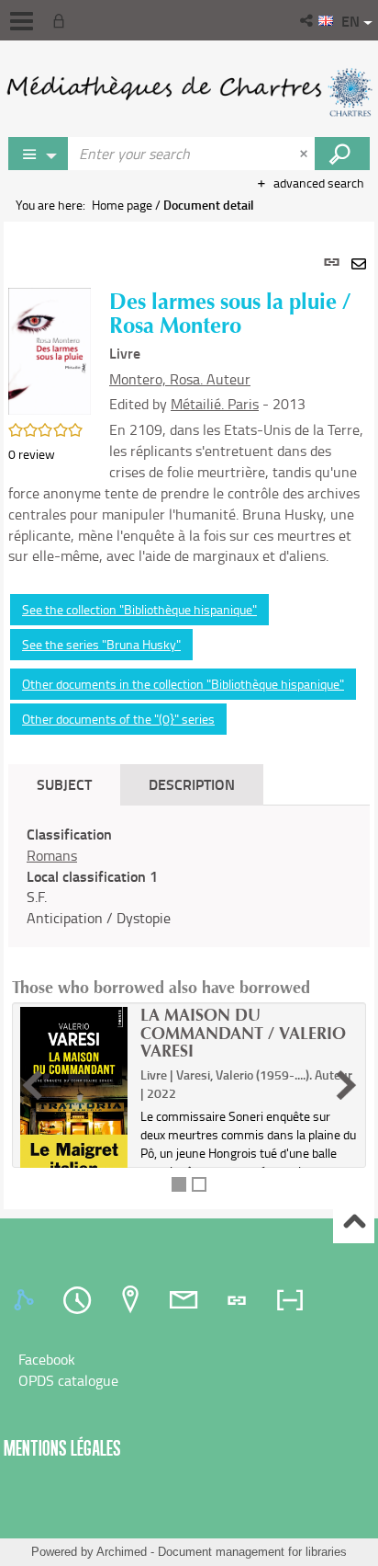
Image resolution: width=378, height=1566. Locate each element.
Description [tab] (192, 783)
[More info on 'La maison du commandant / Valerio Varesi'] (74, 1095)
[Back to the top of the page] (353, 1223)
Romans (52, 855)
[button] (307, 20)
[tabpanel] (189, 715)
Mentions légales (62, 1447)
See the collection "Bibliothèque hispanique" (139, 609)
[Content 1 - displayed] (179, 1184)
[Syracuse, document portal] (189, 92)
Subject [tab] (64, 783)
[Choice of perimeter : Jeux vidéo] (38, 153)
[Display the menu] (21, 21)
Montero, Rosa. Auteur (179, 379)
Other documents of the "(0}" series (118, 718)
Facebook (46, 1359)
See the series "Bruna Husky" (101, 644)
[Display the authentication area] (62, 20)
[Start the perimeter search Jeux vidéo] (342, 153)
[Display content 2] (199, 1184)
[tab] (26, 1300)
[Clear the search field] (305, 153)
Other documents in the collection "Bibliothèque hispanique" (183, 683)
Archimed (121, 1552)
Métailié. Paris (215, 404)
